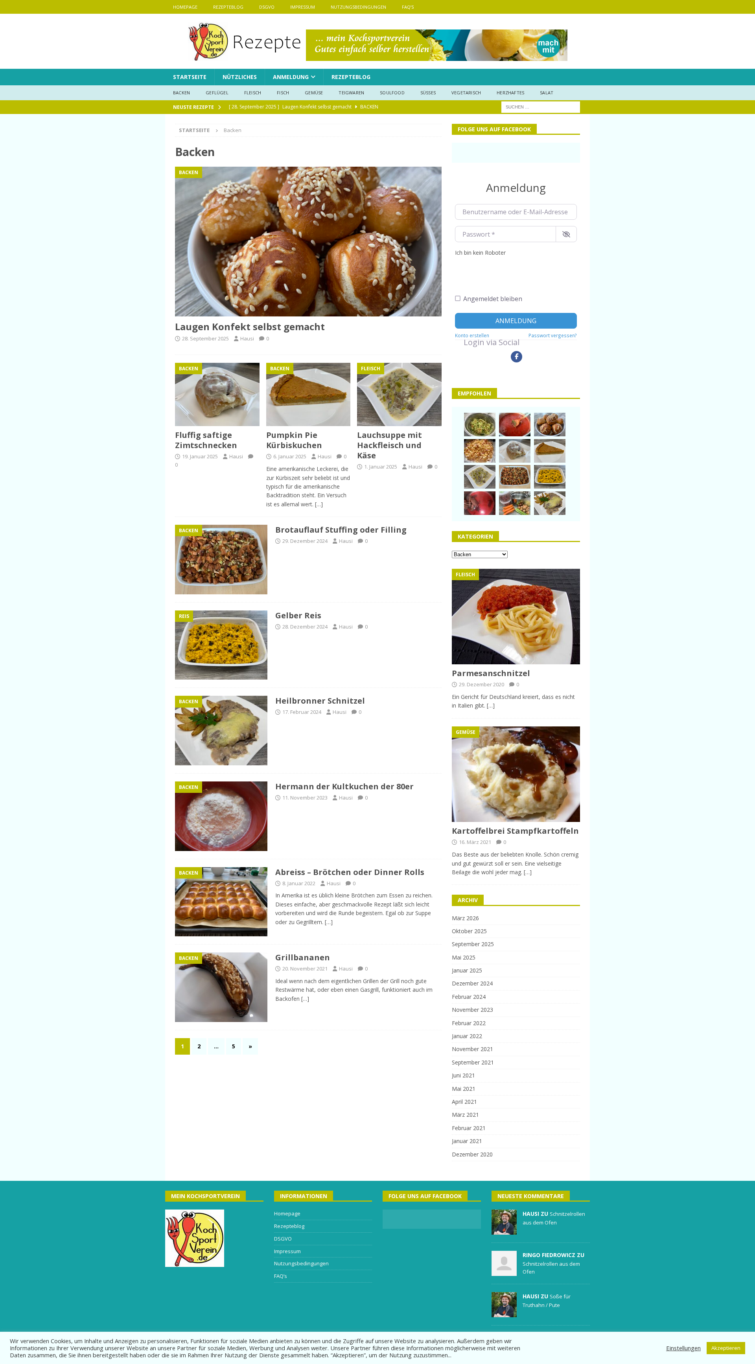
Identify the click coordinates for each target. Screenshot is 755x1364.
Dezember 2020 (472, 1154)
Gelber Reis (298, 615)
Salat (546, 93)
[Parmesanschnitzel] (516, 617)
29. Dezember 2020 (481, 684)
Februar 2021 (469, 1128)
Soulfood (392, 93)
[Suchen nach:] (540, 106)
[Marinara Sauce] (514, 424)
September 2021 (473, 1062)
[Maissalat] (479, 451)
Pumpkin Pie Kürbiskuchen (294, 440)
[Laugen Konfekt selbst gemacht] (308, 241)
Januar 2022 (467, 1036)
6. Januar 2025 (289, 456)
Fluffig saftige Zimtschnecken (206, 440)
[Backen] (221, 559)
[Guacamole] (479, 424)
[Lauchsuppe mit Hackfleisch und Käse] (399, 394)
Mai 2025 (463, 957)
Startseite (189, 77)
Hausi (247, 338)
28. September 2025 (205, 338)
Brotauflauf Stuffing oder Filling (341, 529)
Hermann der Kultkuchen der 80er (344, 786)
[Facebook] (516, 356)
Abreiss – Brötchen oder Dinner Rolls (349, 872)
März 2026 (465, 918)
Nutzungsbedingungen (358, 7)
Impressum (302, 7)
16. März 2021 (475, 842)
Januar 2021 (467, 1141)
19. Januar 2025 (200, 456)
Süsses (428, 93)
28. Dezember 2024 (305, 626)
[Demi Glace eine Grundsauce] (514, 503)
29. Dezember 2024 (305, 540)
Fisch (283, 93)
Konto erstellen (472, 335)
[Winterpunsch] (479, 503)
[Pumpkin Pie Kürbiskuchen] (308, 394)
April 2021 (464, 1101)
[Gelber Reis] (549, 477)
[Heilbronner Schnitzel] (549, 503)
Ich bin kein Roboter (480, 252)
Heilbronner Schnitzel (320, 700)
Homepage (185, 7)
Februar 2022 (469, 1023)
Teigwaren (351, 93)
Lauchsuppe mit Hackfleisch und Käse (389, 445)
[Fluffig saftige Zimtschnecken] (217, 394)
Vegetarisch (466, 93)
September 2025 (473, 944)
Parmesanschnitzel (491, 673)
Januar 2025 (467, 970)
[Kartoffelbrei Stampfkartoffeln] (516, 774)
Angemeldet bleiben (492, 298)
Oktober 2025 (469, 931)
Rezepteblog (228, 7)
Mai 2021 (463, 1088)
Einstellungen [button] (683, 1347)
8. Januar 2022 (298, 883)
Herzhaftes (510, 93)
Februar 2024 (469, 996)
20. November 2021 (305, 968)
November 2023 (472, 1009)
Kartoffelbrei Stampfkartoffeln (515, 830)
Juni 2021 (463, 1075)
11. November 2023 (305, 797)
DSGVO (266, 7)
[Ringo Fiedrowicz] (504, 1271)
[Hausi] (504, 1230)
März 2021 (465, 1114)
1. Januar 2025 (380, 466)
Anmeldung (291, 77)
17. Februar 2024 (301, 711)
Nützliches (240, 77)
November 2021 (472, 1049)
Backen (181, 93)
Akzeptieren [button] (725, 1347)
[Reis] (221, 645)
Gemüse (314, 93)
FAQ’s (408, 7)
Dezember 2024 (472, 983)
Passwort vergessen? (552, 335)
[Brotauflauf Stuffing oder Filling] (514, 477)
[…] (319, 504)
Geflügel (217, 93)
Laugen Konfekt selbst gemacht (250, 326)
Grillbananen (302, 957)
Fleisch (252, 93)
